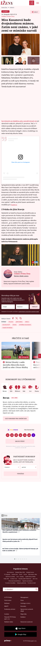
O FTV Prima (8, 597)
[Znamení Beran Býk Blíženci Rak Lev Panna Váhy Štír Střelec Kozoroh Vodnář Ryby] (22, 306)
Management (24, 597)
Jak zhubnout (10, 572)
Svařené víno (13, 578)
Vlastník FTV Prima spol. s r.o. (10, 618)
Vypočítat (20, 474)
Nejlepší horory (30, 572)
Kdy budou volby (32, 574)
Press (22, 600)
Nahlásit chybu (8, 622)
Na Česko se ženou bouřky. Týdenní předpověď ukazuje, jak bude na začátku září (20, 549)
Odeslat (34, 307)
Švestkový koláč (32, 583)
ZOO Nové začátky (10, 576)
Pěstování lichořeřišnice (15, 581)
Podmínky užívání (9, 609)
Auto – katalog (20, 576)
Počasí (25, 574)
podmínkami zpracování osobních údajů (29, 311)
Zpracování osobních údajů (26, 610)
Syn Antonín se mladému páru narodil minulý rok (19, 121)
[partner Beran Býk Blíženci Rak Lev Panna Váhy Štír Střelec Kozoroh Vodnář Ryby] (28, 467)
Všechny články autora (21, 276)
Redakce (22, 617)
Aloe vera (35, 578)
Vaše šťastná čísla (29, 430)
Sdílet (34, 12)
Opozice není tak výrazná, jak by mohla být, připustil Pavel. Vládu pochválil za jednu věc (20, 540)
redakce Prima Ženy (7, 16)
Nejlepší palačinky (21, 583)
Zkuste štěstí (19, 441)
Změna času (15, 574)
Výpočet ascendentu (27, 581)
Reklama (6, 603)
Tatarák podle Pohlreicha (24, 578)
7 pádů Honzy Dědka (30, 576)
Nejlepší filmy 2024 (20, 572)
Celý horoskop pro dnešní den (16, 418)
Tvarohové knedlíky (10, 583)
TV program (7, 574)
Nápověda (23, 614)
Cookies (6, 614)
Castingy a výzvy (25, 603)
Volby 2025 (6, 578)
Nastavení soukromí (26, 622)
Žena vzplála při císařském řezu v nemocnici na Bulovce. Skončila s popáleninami (19, 531)
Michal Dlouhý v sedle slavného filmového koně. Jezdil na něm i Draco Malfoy (15, 365)
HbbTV (6, 606)
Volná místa (7, 600)
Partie (20, 574)
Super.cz (14, 205)
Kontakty (23, 606)
